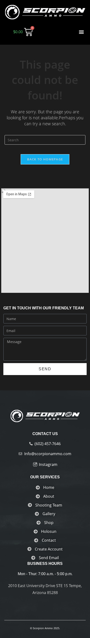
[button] (81, 32)
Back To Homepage (45, 159)
